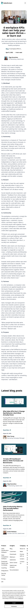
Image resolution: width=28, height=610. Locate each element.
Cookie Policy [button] (11, 596)
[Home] (6, 3)
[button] (25, 3)
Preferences (14, 606)
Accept (14, 602)
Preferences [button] (20, 598)
